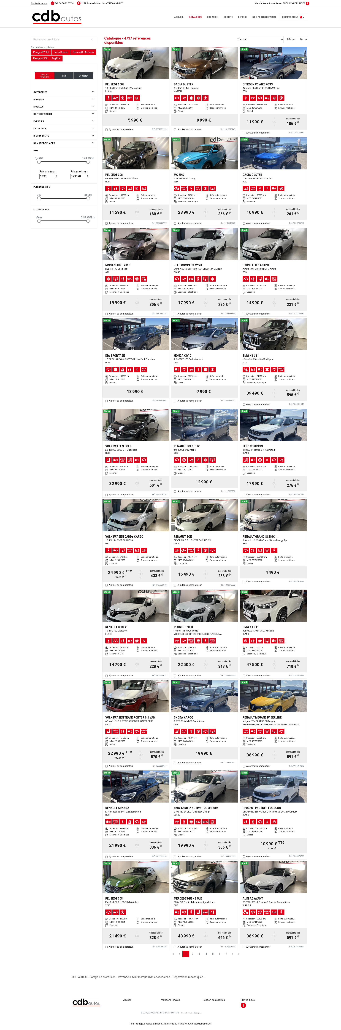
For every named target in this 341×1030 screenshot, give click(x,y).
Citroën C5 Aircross (83, 52)
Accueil (178, 17)
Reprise (242, 17)
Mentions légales (170, 999)
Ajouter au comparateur (121, 129)
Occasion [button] (83, 76)
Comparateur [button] (291, 17)
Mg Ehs (56, 58)
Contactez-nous (39, 3)
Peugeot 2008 (41, 52)
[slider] (39, 162)
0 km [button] (64, 76)
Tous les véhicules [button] (44, 75)
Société (228, 17)
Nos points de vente (264, 17)
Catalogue (195, 17)
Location (212, 17)
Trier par (242, 39)
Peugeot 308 (40, 58)
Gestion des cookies (214, 999)
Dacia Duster (61, 52)
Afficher (290, 39)
